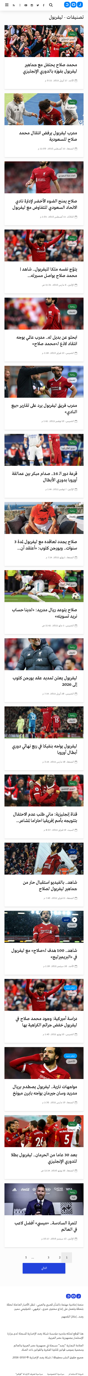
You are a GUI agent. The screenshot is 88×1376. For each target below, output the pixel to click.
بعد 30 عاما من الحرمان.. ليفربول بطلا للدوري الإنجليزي (44, 1158)
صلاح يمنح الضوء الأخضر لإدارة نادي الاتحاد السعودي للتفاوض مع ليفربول (44, 204)
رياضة (72, 34)
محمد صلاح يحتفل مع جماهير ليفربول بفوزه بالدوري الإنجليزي (50, 68)
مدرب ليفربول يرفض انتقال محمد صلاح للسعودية (48, 136)
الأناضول (71, 1061)
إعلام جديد (70, 988)
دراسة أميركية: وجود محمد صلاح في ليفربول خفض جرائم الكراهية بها (46, 1022)
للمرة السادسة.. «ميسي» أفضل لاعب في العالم (46, 1226)
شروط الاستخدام (76, 1374)
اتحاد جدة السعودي (67, 175)
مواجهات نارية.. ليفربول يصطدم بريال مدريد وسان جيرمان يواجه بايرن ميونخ (45, 1090)
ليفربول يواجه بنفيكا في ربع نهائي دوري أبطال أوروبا (44, 749)
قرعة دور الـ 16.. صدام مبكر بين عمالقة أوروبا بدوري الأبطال (44, 477)
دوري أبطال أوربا (68, 448)
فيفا (73, 1197)
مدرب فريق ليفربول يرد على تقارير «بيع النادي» (44, 409)
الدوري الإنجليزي (68, 39)
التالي (44, 1268)
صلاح (73, 857)
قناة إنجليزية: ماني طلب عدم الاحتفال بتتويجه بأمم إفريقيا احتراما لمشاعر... (45, 818)
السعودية (71, 107)
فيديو (72, 851)
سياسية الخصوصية (55, 1374)
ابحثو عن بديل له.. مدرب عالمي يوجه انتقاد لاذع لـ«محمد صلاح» (46, 341)
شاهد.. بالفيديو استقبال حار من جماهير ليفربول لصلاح (50, 886)
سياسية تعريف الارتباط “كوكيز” (29, 1374)
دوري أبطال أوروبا (67, 584)
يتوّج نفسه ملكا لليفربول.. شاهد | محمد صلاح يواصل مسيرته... (48, 273)
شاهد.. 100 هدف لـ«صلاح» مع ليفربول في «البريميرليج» (44, 954)
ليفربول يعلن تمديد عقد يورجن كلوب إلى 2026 (45, 681)
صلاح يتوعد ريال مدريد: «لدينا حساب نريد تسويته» (44, 613)
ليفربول (72, 243)
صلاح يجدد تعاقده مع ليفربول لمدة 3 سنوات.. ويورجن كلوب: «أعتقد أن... (45, 545)
